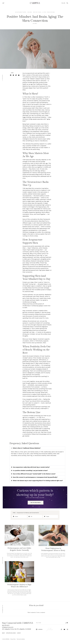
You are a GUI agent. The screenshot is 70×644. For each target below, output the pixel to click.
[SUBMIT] (66, 622)
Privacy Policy (13, 639)
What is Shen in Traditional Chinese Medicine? (27, 448)
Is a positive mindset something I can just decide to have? (30, 470)
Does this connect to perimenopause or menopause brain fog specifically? (35, 477)
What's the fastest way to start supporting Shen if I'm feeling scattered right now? (38, 480)
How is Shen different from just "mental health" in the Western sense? (34, 474)
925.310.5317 (6, 625)
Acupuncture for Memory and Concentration (28, 512)
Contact (19, 633)
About (3, 633)
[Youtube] (64, 629)
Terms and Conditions (21, 639)
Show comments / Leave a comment (36, 612)
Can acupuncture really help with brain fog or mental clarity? (31, 467)
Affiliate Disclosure (11, 633)
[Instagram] (67, 629)
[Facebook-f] (61, 629)
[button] (3, 3)
